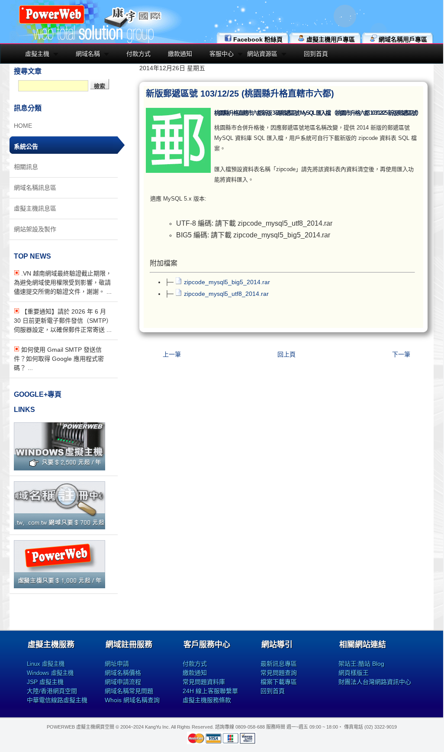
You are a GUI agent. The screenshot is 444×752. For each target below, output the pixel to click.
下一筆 (401, 354)
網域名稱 (88, 53)
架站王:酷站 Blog (361, 663)
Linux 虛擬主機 (45, 664)
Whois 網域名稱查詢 (132, 700)
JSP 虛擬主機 (45, 681)
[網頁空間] (59, 586)
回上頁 (286, 354)
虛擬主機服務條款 (207, 700)
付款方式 (138, 53)
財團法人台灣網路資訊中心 (374, 681)
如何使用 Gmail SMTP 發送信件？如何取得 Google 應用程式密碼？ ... (59, 358)
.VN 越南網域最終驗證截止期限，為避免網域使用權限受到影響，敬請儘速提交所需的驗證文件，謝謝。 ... (63, 282)
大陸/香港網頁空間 (52, 690)
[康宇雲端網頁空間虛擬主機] (51, 22)
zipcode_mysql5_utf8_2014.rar (226, 293)
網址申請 (117, 663)
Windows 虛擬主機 (50, 673)
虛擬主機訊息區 (35, 208)
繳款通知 (180, 53)
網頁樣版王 (353, 672)
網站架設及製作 (35, 229)
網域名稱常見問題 (129, 690)
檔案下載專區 (279, 681)
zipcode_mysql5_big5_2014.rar (227, 282)
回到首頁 (316, 53)
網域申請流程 (123, 681)
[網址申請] (59, 527)
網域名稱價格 (123, 672)
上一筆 (172, 354)
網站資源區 (262, 53)
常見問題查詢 (279, 672)
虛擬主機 (37, 53)
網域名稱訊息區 (35, 187)
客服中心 (221, 53)
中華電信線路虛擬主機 (57, 700)
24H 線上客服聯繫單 (210, 690)
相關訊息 (26, 166)
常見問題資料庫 (204, 681)
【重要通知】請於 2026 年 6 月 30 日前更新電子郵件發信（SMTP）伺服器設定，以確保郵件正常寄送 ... (63, 320)
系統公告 (26, 146)
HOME (23, 125)
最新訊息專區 (279, 663)
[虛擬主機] (59, 468)
